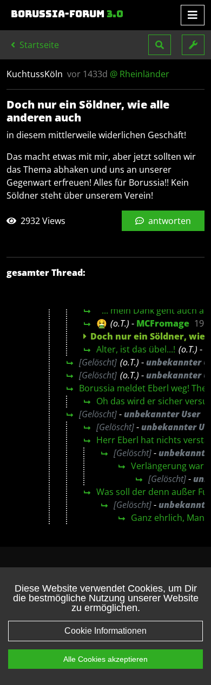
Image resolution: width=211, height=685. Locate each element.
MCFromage (162, 323)
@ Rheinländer (139, 74)
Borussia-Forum (67, 14)
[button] (159, 45)
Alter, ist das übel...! (135, 349)
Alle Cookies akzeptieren (105, 659)
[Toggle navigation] (193, 15)
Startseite (38, 45)
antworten (168, 221)
